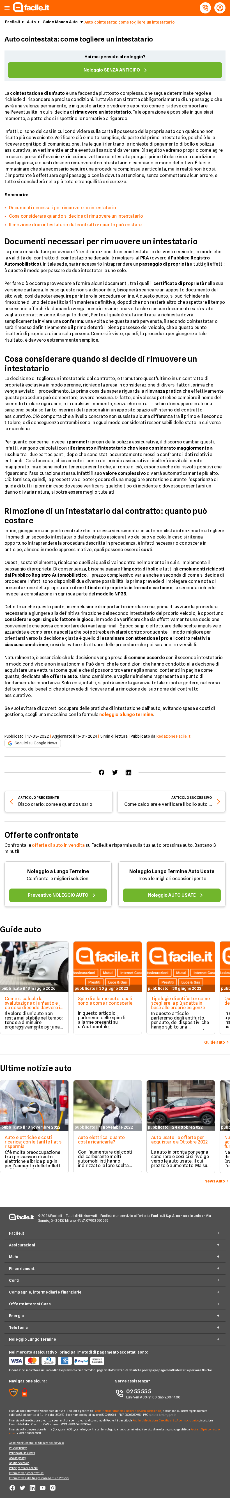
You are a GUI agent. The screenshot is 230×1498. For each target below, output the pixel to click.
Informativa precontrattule (26, 1473)
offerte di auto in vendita (58, 845)
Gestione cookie (19, 1463)
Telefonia (18, 1327)
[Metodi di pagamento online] (62, 1361)
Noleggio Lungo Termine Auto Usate (172, 871)
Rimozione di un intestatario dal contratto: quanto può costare (75, 224)
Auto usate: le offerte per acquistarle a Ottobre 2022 (179, 1140)
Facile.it (12, 22)
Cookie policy (17, 1458)
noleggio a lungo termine (126, 714)
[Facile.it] (31, 10)
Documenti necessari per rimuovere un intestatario (62, 207)
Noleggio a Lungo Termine (58, 871)
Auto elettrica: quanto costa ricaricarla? (101, 1140)
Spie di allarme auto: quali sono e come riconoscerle (105, 1001)
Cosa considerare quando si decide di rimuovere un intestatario (76, 216)
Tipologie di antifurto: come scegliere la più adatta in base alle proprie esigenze (180, 1003)
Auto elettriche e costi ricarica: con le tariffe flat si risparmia (34, 1142)
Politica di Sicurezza (22, 1453)
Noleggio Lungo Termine (32, 1339)
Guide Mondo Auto (60, 22)
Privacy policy (18, 1447)
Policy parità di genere (23, 1468)
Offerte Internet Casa (30, 1304)
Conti (14, 1280)
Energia (16, 1315)
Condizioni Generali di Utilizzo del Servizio (36, 1442)
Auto (31, 22)
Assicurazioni (22, 1245)
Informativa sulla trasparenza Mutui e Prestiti (39, 1478)
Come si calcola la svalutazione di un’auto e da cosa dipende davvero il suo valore (33, 1005)
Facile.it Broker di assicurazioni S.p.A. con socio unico (127, 1410)
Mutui (14, 1257)
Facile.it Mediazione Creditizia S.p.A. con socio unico (166, 1420)
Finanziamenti (22, 1268)
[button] (7, 7)
